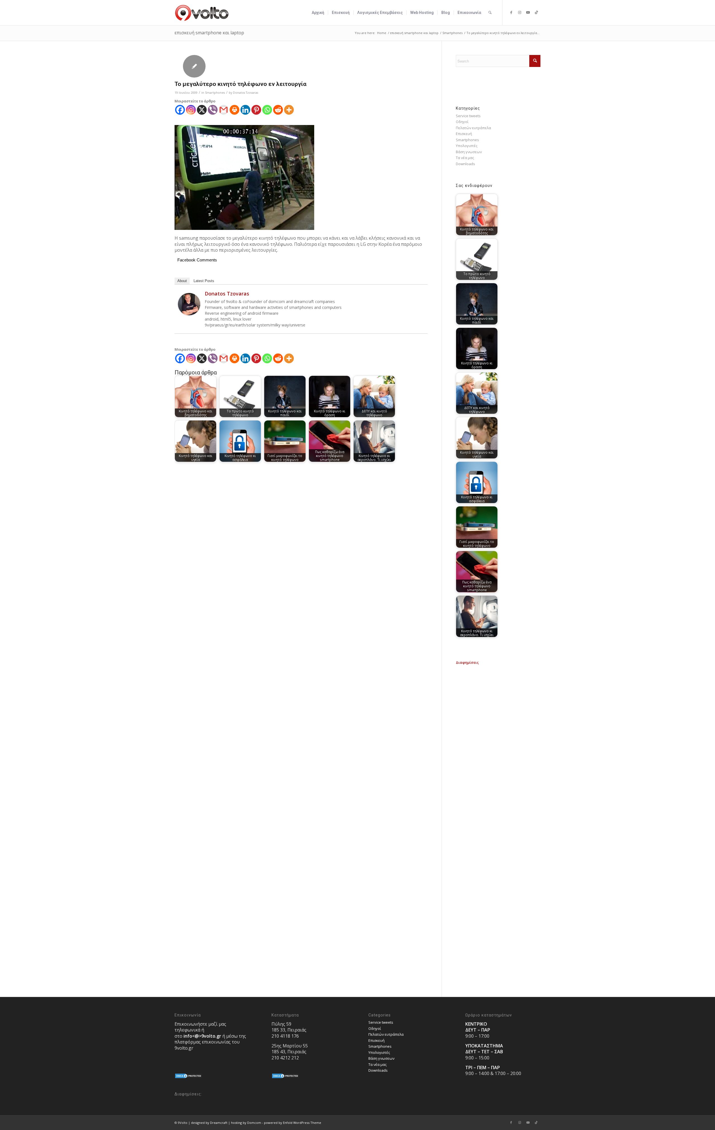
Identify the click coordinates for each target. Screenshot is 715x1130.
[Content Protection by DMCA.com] (188, 1077)
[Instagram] (191, 110)
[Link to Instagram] (519, 12)
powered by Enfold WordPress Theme (292, 1123)
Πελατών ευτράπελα (473, 127)
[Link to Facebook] (511, 12)
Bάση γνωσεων (469, 151)
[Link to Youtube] (528, 12)
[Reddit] (278, 110)
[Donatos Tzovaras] (189, 313)
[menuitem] (318, 12)
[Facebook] (180, 110)
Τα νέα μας (465, 157)
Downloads (465, 163)
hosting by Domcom (246, 1123)
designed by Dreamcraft (209, 1123)
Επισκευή (464, 133)
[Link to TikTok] (536, 12)
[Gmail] (223, 110)
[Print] (234, 110)
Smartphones (215, 93)
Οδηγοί (462, 121)
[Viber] (213, 110)
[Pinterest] (256, 110)
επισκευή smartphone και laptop (209, 33)
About (182, 281)
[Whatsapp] (267, 110)
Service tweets (468, 115)
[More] (289, 110)
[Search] (490, 12)
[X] (202, 110)
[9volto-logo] (202, 12)
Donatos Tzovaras (245, 93)
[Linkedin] (245, 110)
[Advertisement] (498, 700)
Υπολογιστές (466, 145)
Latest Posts (204, 281)
